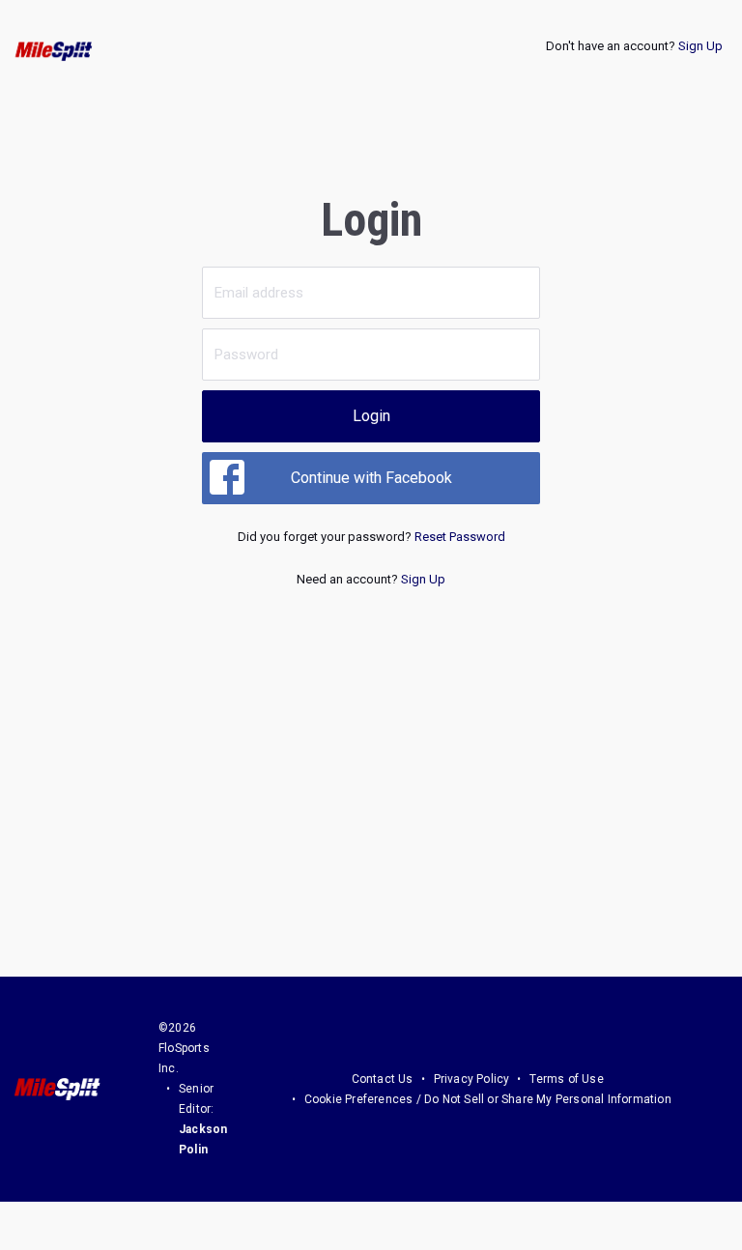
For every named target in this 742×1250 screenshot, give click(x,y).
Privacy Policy (472, 1079)
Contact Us (383, 1079)
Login (371, 416)
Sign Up (700, 46)
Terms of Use (566, 1079)
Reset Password (459, 536)
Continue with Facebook (371, 478)
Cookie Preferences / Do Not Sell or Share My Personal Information (487, 1099)
